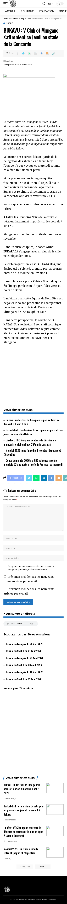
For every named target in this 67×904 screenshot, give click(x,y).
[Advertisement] (33, 732)
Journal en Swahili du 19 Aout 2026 (23, 679)
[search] (43, 3)
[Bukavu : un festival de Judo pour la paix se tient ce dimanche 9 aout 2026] (55, 788)
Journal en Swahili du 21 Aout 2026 (23, 651)
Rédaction (8, 61)
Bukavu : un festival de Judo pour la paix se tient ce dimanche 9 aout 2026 (31, 422)
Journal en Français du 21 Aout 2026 (24, 644)
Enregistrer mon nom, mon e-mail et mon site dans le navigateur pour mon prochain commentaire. (31, 568)
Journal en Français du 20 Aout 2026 (24, 658)
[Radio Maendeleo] (12, 3)
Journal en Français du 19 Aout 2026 (24, 672)
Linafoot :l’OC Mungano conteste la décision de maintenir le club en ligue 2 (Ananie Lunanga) (29, 442)
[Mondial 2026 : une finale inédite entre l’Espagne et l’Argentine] (55, 852)
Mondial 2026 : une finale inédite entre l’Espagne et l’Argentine (32, 452)
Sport (9, 23)
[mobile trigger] (6, 3)
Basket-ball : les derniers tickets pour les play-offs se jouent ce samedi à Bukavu (33, 432)
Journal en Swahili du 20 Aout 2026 (24, 665)
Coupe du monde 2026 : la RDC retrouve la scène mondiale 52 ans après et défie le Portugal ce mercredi (32, 462)
